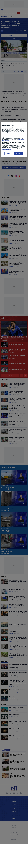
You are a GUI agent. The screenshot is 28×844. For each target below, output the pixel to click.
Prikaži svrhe (8, 153)
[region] (14, 139)
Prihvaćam (18, 153)
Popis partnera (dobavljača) (7, 149)
